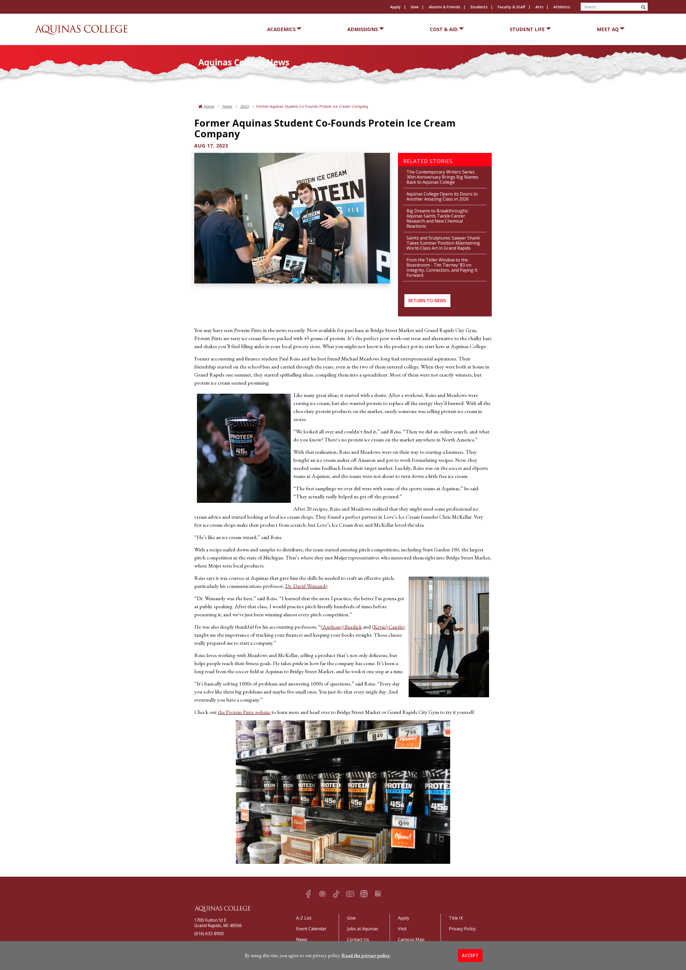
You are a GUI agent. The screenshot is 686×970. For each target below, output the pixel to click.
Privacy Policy (462, 929)
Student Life (527, 29)
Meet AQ (608, 29)
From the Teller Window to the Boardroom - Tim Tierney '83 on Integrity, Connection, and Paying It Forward (442, 267)
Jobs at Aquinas (362, 929)
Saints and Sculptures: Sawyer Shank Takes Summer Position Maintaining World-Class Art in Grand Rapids (443, 243)
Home (208, 106)
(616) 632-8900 (209, 933)
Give (415, 6)
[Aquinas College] (81, 29)
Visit (402, 929)
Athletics (561, 6)
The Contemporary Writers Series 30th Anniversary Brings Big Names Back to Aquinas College (442, 177)
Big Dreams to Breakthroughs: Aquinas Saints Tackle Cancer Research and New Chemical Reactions (437, 218)
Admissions (362, 29)
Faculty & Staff (511, 6)
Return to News (427, 301)
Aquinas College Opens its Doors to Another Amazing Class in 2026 (442, 196)
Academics (281, 29)
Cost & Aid (444, 29)
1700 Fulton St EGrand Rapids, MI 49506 (218, 922)
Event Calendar (311, 929)
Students (478, 6)
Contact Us (358, 939)
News (226, 106)
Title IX (456, 918)
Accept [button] (470, 955)
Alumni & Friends (444, 6)
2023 (244, 106)
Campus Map (411, 939)
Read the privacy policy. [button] (366, 955)
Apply (395, 6)
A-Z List (303, 918)
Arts (539, 6)
